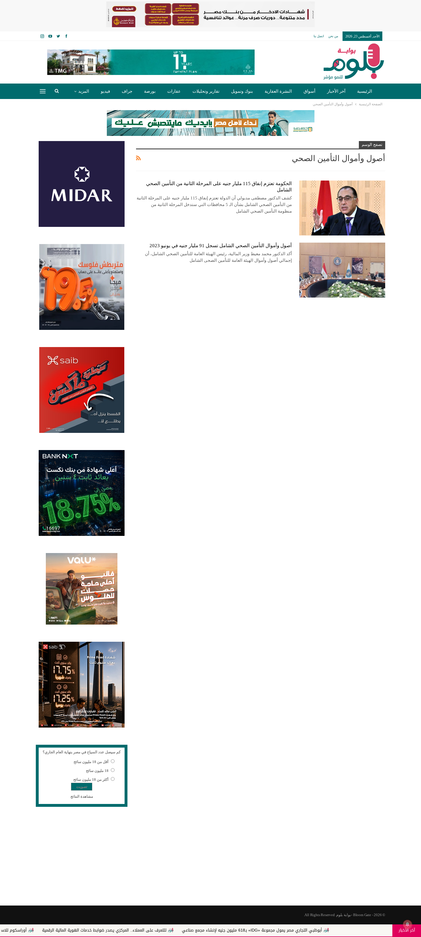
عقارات (174, 91)
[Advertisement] (210, 860)
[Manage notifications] (407, 924)
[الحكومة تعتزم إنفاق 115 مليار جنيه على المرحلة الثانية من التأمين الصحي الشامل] (342, 208)
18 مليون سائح (97, 770)
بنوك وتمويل (242, 91)
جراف (127, 91)
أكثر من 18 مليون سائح (91, 779)
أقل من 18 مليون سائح (91, 762)
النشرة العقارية (278, 91)
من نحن (333, 36)
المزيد (83, 91)
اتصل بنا (319, 36)
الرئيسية (364, 91)
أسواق (309, 91)
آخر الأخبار (336, 91)
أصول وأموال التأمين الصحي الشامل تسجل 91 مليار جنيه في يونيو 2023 (220, 245)
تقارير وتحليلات (205, 91)
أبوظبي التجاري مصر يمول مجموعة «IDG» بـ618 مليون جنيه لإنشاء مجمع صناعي (295, 930)
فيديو (105, 91)
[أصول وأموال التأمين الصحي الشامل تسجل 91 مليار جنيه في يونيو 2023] (342, 270)
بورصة (150, 91)
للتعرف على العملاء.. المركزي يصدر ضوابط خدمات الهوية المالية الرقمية (147, 930)
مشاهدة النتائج (81, 796)
